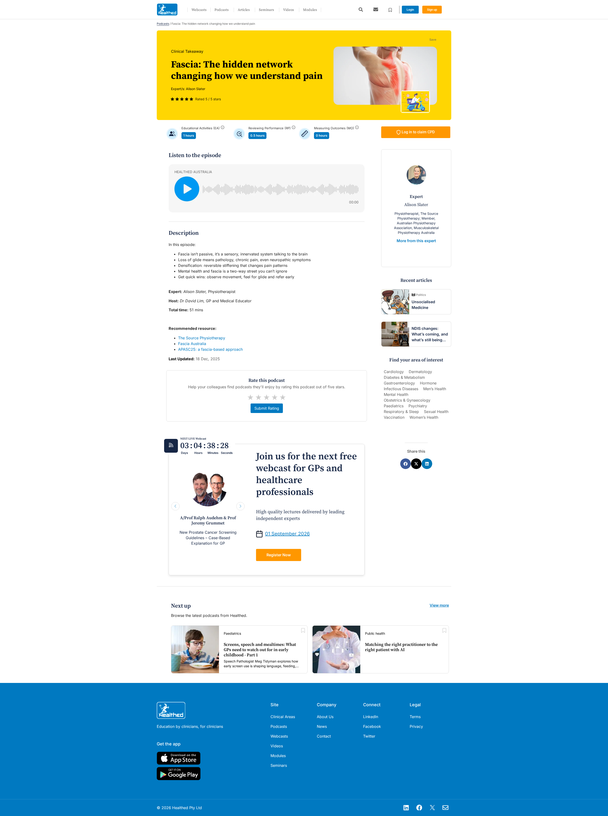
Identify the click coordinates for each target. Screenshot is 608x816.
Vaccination (394, 417)
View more (439, 605)
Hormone (428, 383)
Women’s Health (423, 417)
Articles (244, 10)
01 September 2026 (287, 534)
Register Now (278, 554)
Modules (310, 10)
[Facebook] (419, 808)
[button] (361, 10)
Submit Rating (266, 408)
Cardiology (394, 371)
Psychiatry (417, 405)
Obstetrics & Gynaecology (407, 400)
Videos (288, 10)
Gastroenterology (399, 383)
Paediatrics (394, 405)
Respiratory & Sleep (401, 411)
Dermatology (420, 371)
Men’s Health (434, 388)
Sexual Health (436, 411)
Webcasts (199, 10)
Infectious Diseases (401, 388)
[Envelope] (445, 808)
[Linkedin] (406, 808)
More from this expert (416, 240)
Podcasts (221, 10)
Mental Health (396, 394)
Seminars (266, 10)
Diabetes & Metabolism (404, 377)
